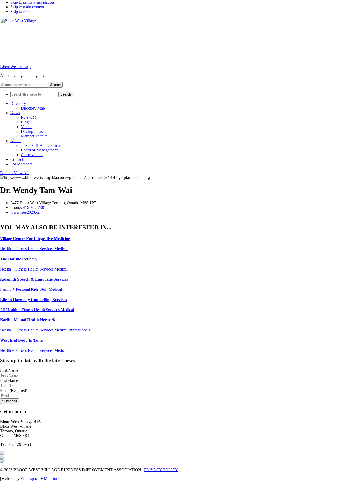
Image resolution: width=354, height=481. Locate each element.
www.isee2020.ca (25, 212)
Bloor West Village (15, 66)
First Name (9, 370)
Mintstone (52, 478)
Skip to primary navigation (32, 2)
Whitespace (29, 478)
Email (13, 390)
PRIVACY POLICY (161, 470)
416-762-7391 (34, 207)
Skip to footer (21, 11)
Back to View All (14, 173)
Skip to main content (27, 7)
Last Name (9, 380)
